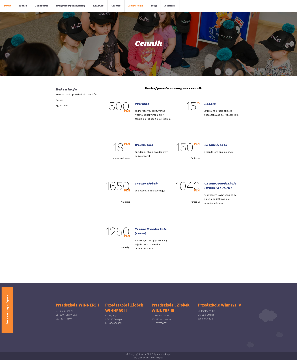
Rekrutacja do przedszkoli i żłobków (76, 94)
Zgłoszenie (62, 105)
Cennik (59, 100)
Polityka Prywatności (148, 358)
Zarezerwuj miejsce (7, 310)
